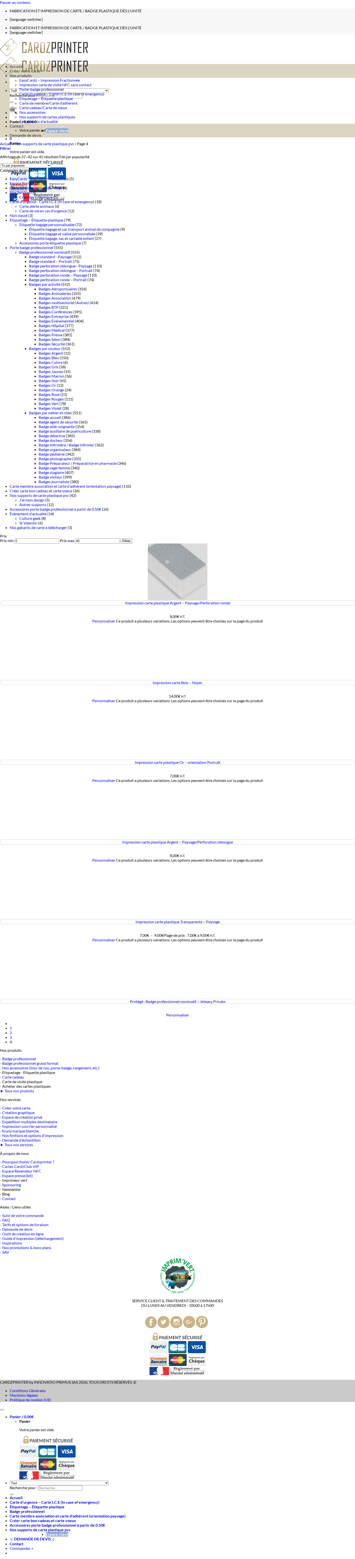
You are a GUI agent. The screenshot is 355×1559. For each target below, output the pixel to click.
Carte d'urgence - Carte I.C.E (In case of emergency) (52, 201)
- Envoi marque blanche (19, 1131)
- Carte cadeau (12, 1077)
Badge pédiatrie (52, 454)
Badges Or (47, 385)
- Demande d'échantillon (20, 1140)
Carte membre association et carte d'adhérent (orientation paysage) (65, 486)
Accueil (16, 66)
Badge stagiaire (51, 472)
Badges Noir (49, 380)
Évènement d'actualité (28, 513)
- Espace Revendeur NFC (20, 1171)
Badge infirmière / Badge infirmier (66, 445)
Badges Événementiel (56, 321)
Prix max (67, 540)
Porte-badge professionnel (41, 89)
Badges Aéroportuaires (58, 288)
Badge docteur (51, 440)
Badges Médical (52, 330)
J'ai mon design (31, 500)
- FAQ (5, 1220)
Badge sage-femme (54, 467)
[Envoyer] (12, 102)
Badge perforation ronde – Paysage (58, 275)
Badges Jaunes (51, 371)
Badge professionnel (27, 1511)
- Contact (8, 1198)
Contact (16, 126)
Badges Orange (51, 389)
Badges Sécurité (52, 344)
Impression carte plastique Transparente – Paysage (177, 921)
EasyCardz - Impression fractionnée (39, 178)
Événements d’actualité (38, 121)
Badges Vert (49, 403)
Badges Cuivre (51, 362)
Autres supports (32, 504)
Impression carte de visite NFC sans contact (55, 84)
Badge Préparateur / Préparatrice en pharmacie (78, 463)
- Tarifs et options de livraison (24, 1224)
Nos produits (21, 75)
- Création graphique (17, 1112)
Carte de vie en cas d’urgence (43, 210)
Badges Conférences (55, 311)
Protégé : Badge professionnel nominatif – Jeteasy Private (177, 1001)
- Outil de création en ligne (22, 1233)
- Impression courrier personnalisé (28, 1126)
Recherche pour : (23, 1487)
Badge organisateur (55, 449)
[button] (11, 138)
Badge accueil (50, 417)
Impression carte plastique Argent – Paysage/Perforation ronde (177, 603)
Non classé (19, 215)
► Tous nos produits (17, 1090)
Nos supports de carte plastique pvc (44, 143)
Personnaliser (103, 621)
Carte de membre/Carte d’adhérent (48, 103)
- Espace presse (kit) (16, 1175)
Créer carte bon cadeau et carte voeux (41, 490)
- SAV (4, 1252)
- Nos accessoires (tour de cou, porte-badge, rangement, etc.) (49, 1068)
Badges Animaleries (55, 293)
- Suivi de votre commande (22, 1215)
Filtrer (126, 541)
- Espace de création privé (21, 1117)
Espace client (57, 130)
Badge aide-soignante (57, 426)
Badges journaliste (54, 481)
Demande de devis (25, 135)
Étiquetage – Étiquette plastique (46, 98)
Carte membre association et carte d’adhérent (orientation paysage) (68, 1516)
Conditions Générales (28, 1390)
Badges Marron (51, 376)
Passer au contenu (15, 2)
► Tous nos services (16, 1144)
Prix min (7, 540)
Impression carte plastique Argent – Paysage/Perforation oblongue (177, 842)
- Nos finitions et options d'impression (31, 1135)
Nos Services (20, 192)
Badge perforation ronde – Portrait (58, 279)
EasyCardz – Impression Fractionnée (49, 80)
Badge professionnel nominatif (44, 252)
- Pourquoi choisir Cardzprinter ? (27, 1161)
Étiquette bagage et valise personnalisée (62, 233)
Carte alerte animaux (36, 206)
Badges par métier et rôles (50, 412)
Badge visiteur (50, 477)
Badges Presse (51, 334)
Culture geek (30, 518)
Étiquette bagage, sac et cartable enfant (61, 238)
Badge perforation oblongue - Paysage (60, 266)
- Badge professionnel (18, 1058)
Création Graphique (36, 197)
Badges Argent (51, 353)
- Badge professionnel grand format (29, 1063)
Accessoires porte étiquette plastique (50, 243)
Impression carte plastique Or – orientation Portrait (177, 762)
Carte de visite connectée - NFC (36, 188)
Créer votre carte (25, 71)
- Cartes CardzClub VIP (19, 1166)
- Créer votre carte (15, 1108)
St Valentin (28, 523)
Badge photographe (55, 458)
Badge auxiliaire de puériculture (65, 431)
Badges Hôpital (51, 325)
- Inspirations (11, 1243)
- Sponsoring (10, 1184)
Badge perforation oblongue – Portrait (60, 270)
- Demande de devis (16, 1229)
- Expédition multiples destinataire (28, 1121)
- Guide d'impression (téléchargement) (32, 1238)
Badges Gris (48, 367)
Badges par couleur (45, 348)
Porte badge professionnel (31, 247)
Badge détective (52, 435)
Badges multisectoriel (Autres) (64, 302)
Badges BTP (48, 307)
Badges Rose (49, 394)
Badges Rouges (51, 399)
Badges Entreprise (54, 316)
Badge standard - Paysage (50, 256)
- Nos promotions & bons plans (25, 1247)
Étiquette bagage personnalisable (47, 224)
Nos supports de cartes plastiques (47, 116)
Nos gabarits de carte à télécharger (38, 527)
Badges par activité (44, 284)
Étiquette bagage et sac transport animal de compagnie (74, 229)
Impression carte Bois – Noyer (177, 682)
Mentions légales (24, 1395)
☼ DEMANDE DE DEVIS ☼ (32, 1539)
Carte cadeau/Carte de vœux (43, 107)
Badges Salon (50, 339)
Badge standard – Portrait (50, 261)
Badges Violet (50, 408)
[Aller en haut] (2, 1409)
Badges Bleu (49, 357)
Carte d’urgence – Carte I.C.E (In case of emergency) (61, 94)
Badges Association (55, 298)
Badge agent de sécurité (58, 422)
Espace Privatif (22, 183)
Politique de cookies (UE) (30, 1399)
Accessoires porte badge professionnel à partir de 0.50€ (55, 509)
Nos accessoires (32, 112)
